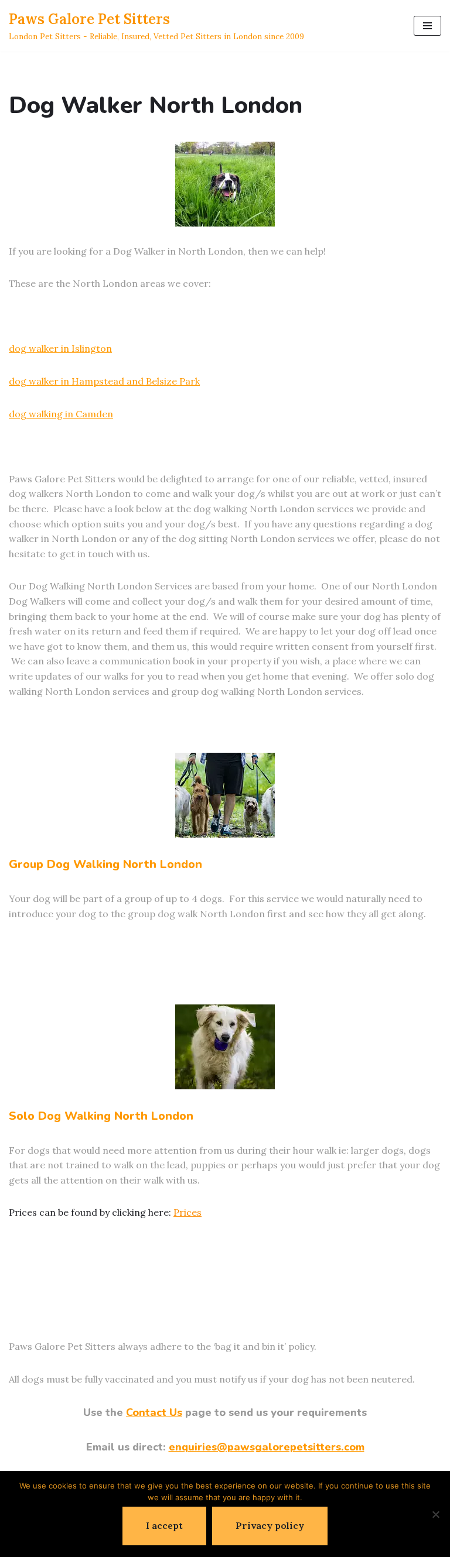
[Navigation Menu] (427, 26)
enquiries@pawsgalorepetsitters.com (266, 1447)
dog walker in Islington (60, 348)
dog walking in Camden (61, 414)
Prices (187, 1212)
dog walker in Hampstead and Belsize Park (104, 381)
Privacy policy (270, 1525)
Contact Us (154, 1412)
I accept (164, 1525)
